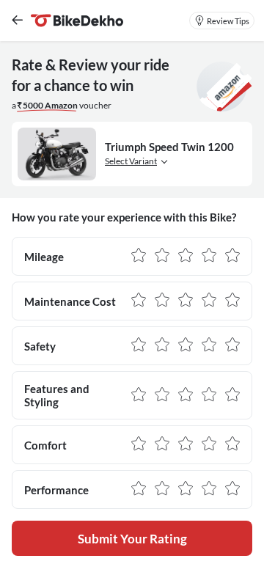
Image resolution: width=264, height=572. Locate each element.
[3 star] (185, 256)
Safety (40, 346)
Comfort (45, 445)
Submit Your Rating (132, 538)
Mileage (44, 256)
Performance (56, 489)
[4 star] (209, 256)
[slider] (185, 256)
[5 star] (232, 256)
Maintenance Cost (70, 301)
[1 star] (138, 256)
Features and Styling (56, 395)
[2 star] (162, 256)
